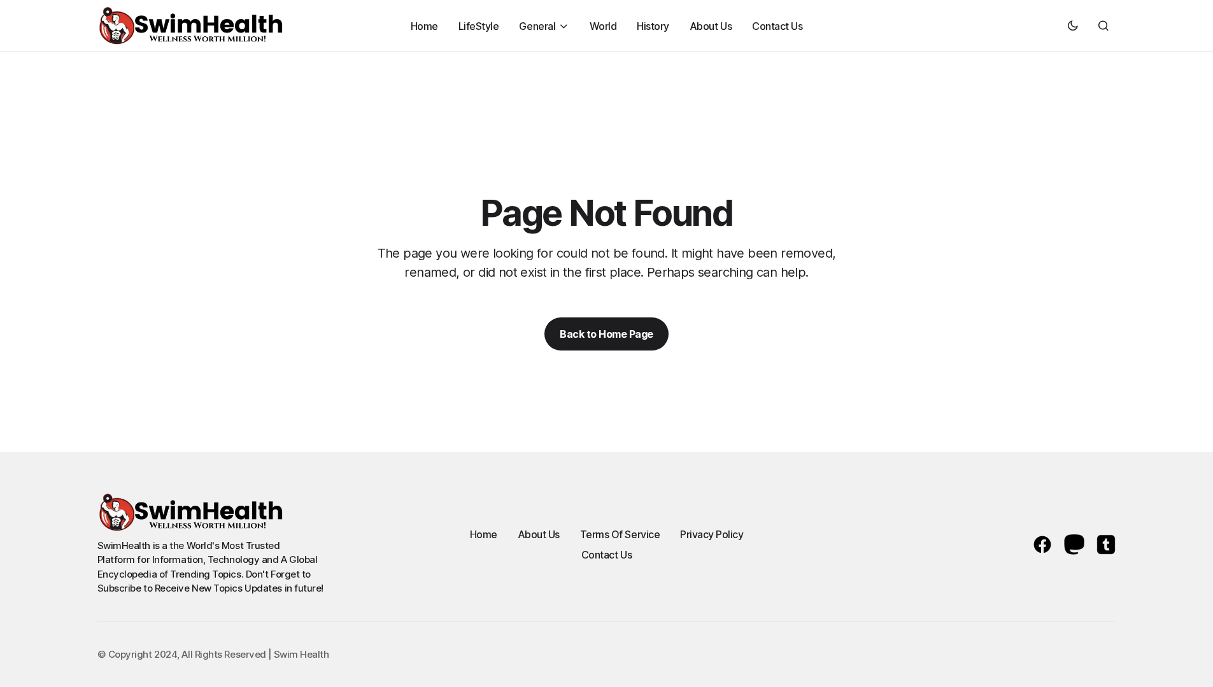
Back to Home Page (606, 334)
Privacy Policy (711, 534)
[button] (1073, 25)
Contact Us (606, 554)
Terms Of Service (620, 534)
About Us (539, 534)
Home (483, 534)
